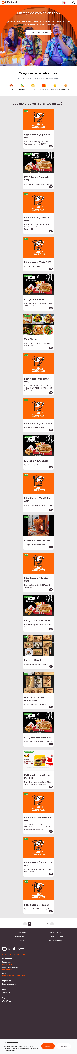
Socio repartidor (55, 932)
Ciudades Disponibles (55, 936)
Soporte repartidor (21, 936)
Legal (22, 940)
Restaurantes (21, 932)
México (18, 954)
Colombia (5, 954)
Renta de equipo (55, 940)
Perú (23, 954)
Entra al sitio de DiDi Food (38, 32)
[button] (38, 32)
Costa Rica (12, 954)
